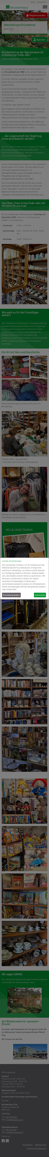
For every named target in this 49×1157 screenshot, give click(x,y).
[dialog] (24, 578)
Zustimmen (40, 595)
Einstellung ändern (11, 595)
